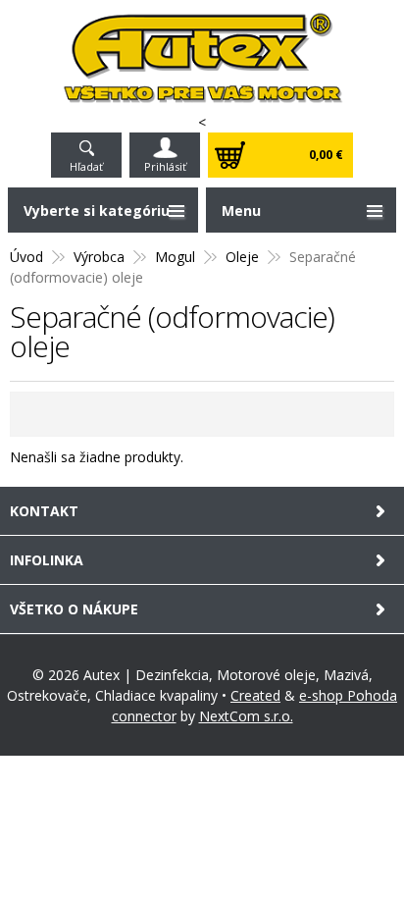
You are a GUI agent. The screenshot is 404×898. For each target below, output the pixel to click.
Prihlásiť (165, 166)
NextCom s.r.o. (246, 716)
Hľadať (86, 166)
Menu (241, 210)
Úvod (26, 256)
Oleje (242, 256)
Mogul (175, 256)
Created (255, 695)
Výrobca (99, 256)
